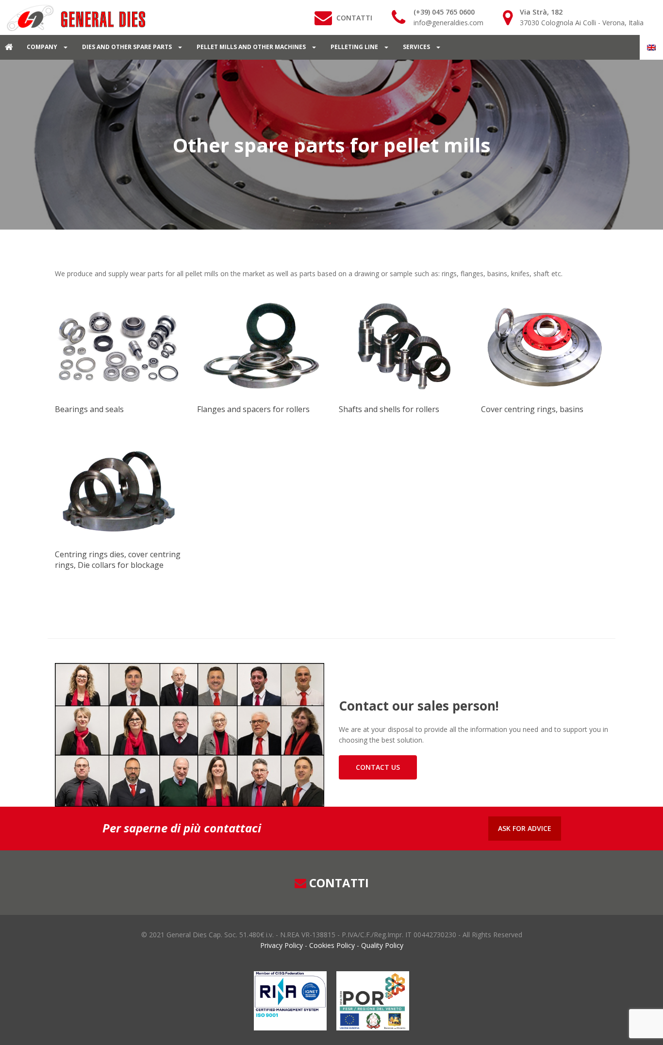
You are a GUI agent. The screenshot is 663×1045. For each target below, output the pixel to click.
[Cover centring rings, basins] (545, 346)
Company (43, 47)
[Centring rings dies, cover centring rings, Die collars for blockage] (118, 491)
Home (9, 47)
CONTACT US (378, 767)
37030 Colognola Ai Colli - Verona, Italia (582, 22)
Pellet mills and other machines (252, 47)
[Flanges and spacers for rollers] (261, 346)
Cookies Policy (332, 945)
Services (417, 47)
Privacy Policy (282, 945)
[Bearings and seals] (118, 346)
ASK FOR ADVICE (524, 828)
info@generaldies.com (448, 22)
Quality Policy (381, 945)
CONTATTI (354, 17)
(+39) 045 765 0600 (444, 12)
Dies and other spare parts (127, 47)
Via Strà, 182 (541, 12)
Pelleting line (355, 47)
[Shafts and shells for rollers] (402, 346)
